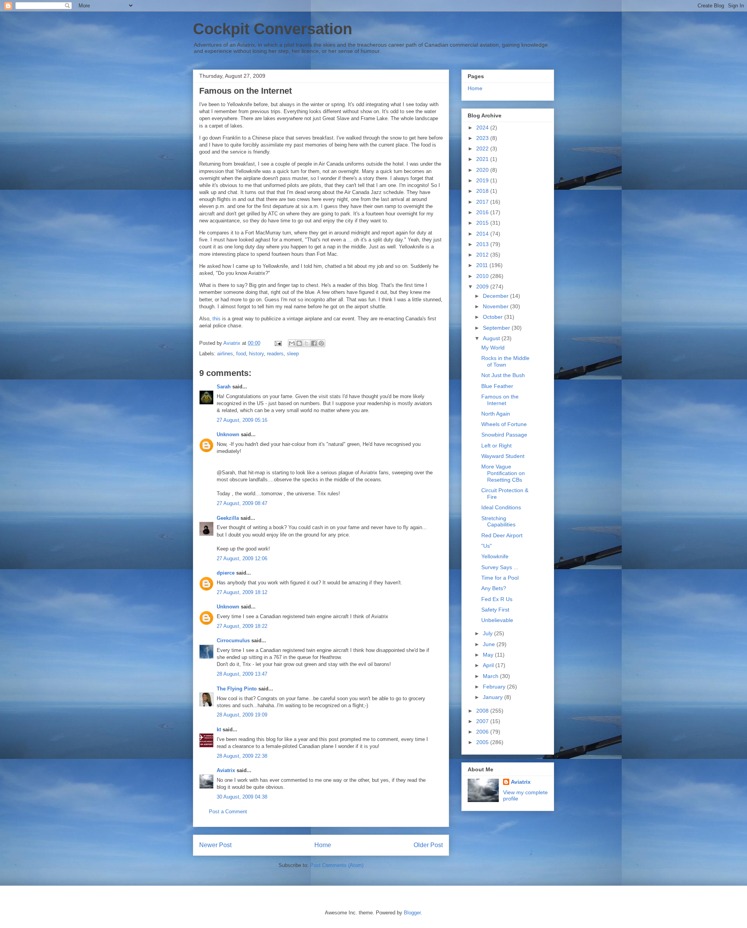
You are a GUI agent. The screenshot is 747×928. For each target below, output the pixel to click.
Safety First (495, 609)
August (492, 338)
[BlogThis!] (299, 343)
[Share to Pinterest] (321, 343)
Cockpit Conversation (272, 28)
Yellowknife (495, 556)
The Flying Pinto (237, 689)
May (489, 655)
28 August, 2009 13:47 (242, 674)
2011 (482, 265)
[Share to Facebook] (314, 343)
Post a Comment (228, 811)
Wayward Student (502, 456)
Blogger (412, 913)
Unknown (228, 434)
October (493, 317)
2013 (483, 244)
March (491, 676)
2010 (483, 276)
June (489, 644)
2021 (483, 159)
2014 (483, 234)
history (256, 354)
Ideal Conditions (501, 507)
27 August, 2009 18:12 (242, 592)
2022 (483, 148)
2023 (483, 138)
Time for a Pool (500, 578)
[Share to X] (306, 343)
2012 (483, 255)
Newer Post (215, 845)
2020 (483, 170)
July (488, 633)
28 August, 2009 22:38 (242, 756)
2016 (483, 212)
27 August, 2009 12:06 (242, 558)
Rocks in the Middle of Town (505, 361)
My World (493, 347)
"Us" (486, 546)
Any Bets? (493, 588)
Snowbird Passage (504, 435)
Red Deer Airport (502, 535)
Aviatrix (226, 770)
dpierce (226, 573)
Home (322, 845)
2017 (483, 202)
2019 (483, 180)
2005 (483, 742)
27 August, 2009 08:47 (242, 503)
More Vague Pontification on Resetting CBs (503, 473)
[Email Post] (277, 343)
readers (275, 354)
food (241, 354)
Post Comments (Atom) (336, 865)
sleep (293, 354)
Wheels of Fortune (504, 424)
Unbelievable (497, 620)
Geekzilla (228, 518)
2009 (483, 286)
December (496, 296)
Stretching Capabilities (498, 521)
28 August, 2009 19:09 (242, 715)
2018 (483, 191)
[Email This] (292, 343)
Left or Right (496, 445)
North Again (495, 414)
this (216, 319)
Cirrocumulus (233, 640)
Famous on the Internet (500, 399)
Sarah (224, 387)
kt (219, 729)
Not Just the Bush (503, 375)
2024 (483, 127)
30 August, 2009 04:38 (242, 797)
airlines (225, 354)
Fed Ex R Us (496, 599)
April (489, 665)
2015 (483, 223)
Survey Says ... (499, 567)
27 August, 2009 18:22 (242, 626)
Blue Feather (497, 386)
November (496, 306)
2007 (483, 721)
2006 (483, 732)
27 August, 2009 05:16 (242, 420)
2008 (483, 711)
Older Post (428, 845)
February (495, 686)
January (493, 697)
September (497, 328)
